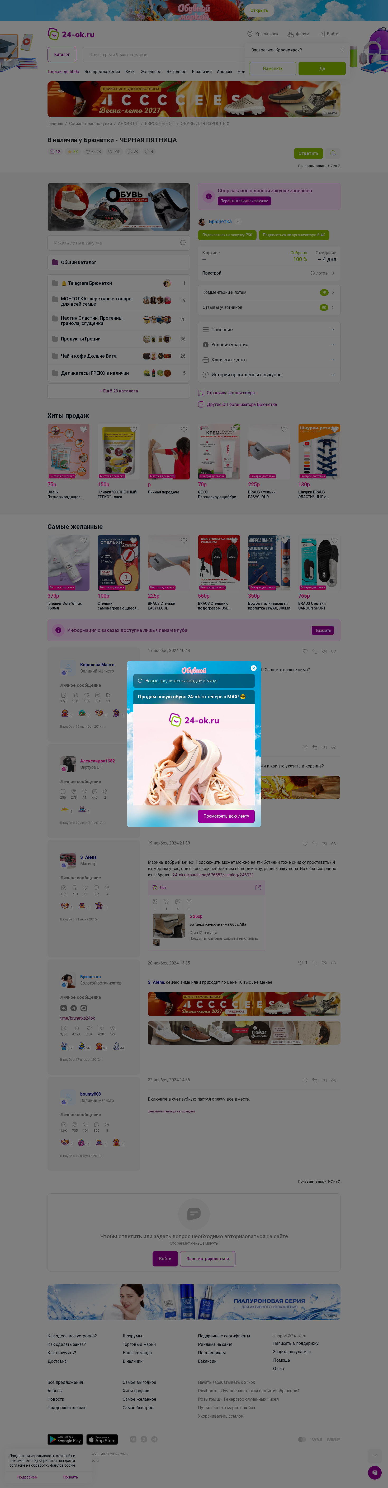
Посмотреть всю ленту (226, 816)
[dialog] (194, 744)
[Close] (253, 668)
